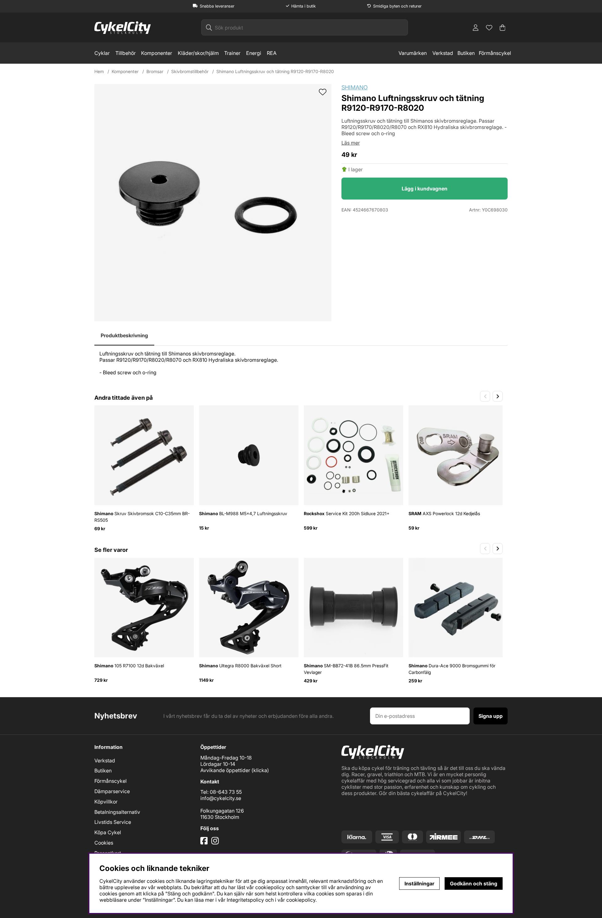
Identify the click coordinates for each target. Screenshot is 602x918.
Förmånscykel (495, 53)
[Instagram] (216, 843)
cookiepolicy (300, 900)
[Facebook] (204, 843)
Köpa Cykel (107, 832)
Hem (99, 71)
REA (272, 53)
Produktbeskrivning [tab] (124, 335)
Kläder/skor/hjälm (198, 53)
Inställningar (419, 883)
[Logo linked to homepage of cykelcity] (122, 27)
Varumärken (413, 53)
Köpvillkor (106, 801)
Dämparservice (112, 791)
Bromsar (154, 71)
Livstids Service (112, 822)
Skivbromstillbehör (190, 71)
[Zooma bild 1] (212, 202)
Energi (253, 53)
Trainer (232, 53)
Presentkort (107, 853)
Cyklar (102, 53)
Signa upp (490, 716)
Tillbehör (125, 53)
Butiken (466, 53)
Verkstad (442, 53)
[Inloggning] (475, 27)
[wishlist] (322, 92)
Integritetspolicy (245, 900)
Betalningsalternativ (117, 812)
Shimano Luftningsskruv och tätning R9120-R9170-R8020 (275, 71)
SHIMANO (354, 87)
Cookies (103, 843)
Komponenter (156, 53)
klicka (260, 770)
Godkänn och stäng (473, 883)
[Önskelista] (489, 27)
